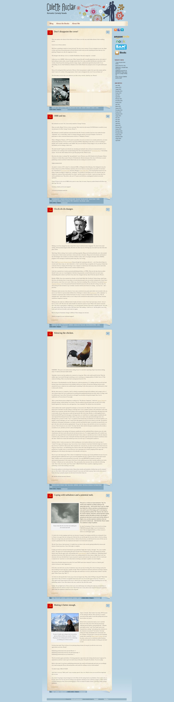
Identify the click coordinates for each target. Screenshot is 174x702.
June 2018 (117, 85)
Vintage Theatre (101, 400)
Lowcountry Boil (65, 170)
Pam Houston (93, 292)
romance (93, 107)
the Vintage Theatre (97, 484)
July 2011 (117, 117)
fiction (65, 107)
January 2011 (118, 129)
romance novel (77, 324)
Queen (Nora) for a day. (120, 65)
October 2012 (118, 102)
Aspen (53, 691)
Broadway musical (56, 484)
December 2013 (118, 91)
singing (80, 484)
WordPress (106, 699)
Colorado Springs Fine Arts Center (67, 199)
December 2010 (118, 131)
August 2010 (118, 138)
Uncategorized (64, 109)
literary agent (58, 598)
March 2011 (118, 125)
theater (51, 486)
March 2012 (118, 106)
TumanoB (96, 699)
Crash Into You (55, 324)
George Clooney (92, 199)
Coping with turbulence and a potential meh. (73, 495)
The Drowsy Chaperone (88, 484)
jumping (84, 107)
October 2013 (118, 93)
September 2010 (118, 136)
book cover (54, 107)
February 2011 (118, 127)
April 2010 (117, 140)
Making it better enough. (65, 605)
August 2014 (118, 89)
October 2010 (118, 134)
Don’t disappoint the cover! (66, 31)
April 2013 (117, 96)
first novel (78, 199)
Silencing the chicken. (64, 333)
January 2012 (118, 108)
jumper (79, 107)
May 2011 (117, 121)
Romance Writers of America (64, 200)
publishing (88, 107)
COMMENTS (72, 90)
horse (77, 107)
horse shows (70, 484)
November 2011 (118, 110)
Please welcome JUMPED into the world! (121, 77)
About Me (76, 23)
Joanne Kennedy (82, 553)
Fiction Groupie (68, 262)
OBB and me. (60, 116)
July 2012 (117, 104)
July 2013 (117, 95)
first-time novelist (71, 107)
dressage (62, 484)
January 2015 (118, 87)
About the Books (62, 23)
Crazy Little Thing (84, 170)
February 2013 (118, 98)
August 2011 (118, 115)
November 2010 (118, 133)
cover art (62, 107)
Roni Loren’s (60, 262)
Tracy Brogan (82, 200)
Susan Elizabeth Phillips (91, 324)
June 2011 (117, 119)
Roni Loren (82, 324)
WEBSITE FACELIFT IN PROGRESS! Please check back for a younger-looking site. (121, 72)
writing (96, 107)
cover (58, 107)
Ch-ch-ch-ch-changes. (63, 209)
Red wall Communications (76, 699)
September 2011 (118, 114)
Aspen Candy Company (97, 636)
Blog (51, 23)
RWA (72, 200)
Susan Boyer (76, 200)
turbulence (75, 598)
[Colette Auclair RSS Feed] (122, 3)
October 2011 (118, 112)
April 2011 (117, 123)
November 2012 (118, 100)
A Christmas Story (96, 150)
